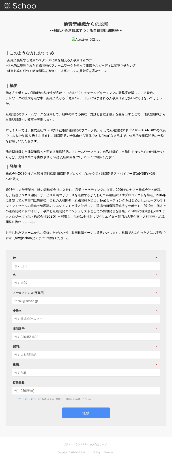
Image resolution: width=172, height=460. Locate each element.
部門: (85, 346)
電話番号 (85, 328)
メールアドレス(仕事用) (85, 292)
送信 (86, 412)
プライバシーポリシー (28, 399)
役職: (85, 364)
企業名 (85, 310)
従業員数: (19, 382)
